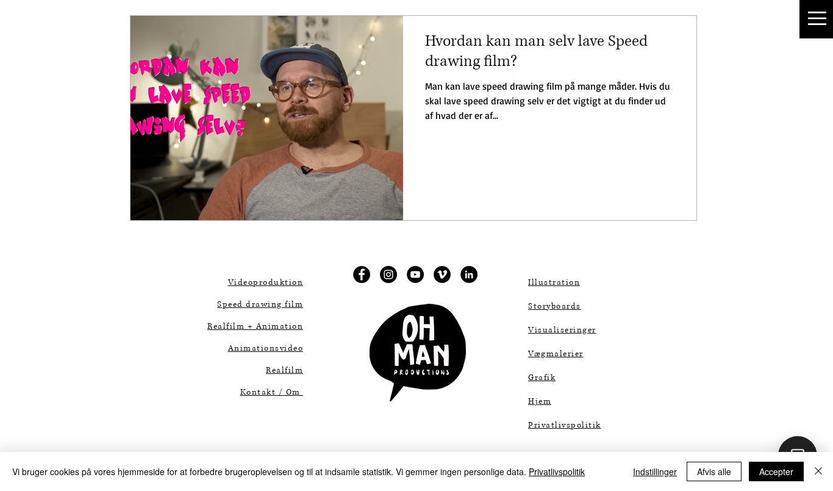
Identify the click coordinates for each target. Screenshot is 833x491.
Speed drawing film (260, 304)
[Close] (818, 471)
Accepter (776, 471)
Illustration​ (554, 282)
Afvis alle (714, 471)
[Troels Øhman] (468, 274)
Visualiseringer (562, 329)
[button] (817, 18)
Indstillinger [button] (655, 471)
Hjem (539, 401)
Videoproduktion (266, 282)
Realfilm (284, 370)
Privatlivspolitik (557, 471)
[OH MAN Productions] (361, 274)
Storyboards (554, 306)
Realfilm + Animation (255, 326)
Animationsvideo (266, 348)
